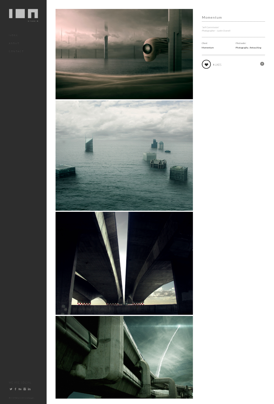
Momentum (208, 47)
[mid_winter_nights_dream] (124, 98)
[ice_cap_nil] (124, 209)
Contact (16, 51)
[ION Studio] (23, 19)
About (14, 43)
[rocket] (124, 397)
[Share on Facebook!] (262, 63)
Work (13, 35)
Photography (242, 47)
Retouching (255, 47)
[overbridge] (124, 313)
